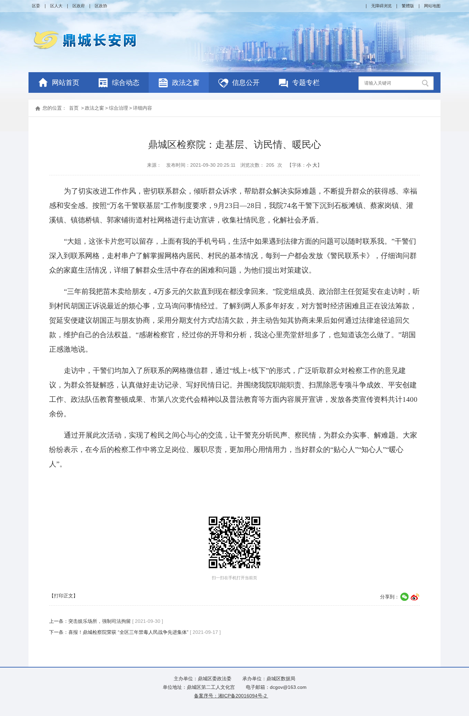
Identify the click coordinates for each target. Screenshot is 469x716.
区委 (36, 5)
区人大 (56, 5)
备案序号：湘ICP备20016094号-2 (231, 695)
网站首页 (65, 82)
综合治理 (118, 108)
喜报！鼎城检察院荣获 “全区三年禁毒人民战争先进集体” (128, 632)
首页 (74, 108)
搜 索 (426, 83)
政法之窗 (94, 108)
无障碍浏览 (381, 5)
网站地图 (432, 5)
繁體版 (408, 5)
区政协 (101, 5)
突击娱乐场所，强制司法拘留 (99, 621)
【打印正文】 (63, 595)
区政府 (78, 5)
